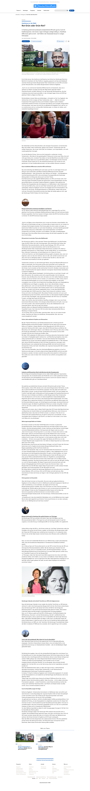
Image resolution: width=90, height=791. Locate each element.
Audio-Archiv (46, 10)
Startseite (18, 14)
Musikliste (54, 771)
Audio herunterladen (37, 41)
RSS (53, 772)
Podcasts (39, 10)
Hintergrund (23, 14)
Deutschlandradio (34, 1)
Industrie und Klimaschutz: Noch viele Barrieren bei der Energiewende (40, 372)
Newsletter (54, 768)
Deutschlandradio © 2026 (45, 782)
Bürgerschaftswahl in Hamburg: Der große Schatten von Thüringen (39, 516)
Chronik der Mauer (53, 778)
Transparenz (66, 771)
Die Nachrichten (19, 769)
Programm (32, 10)
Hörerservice (43, 766)
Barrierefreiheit (67, 774)
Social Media (43, 768)
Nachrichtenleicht (20, 771)
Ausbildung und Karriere (69, 769)
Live (73, 10)
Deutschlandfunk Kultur (44, 1)
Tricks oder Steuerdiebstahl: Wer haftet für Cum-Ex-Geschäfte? (38, 639)
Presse (65, 768)
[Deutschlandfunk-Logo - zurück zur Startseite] (45, 6)
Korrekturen (66, 772)
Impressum (60, 776)
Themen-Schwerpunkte (21, 774)
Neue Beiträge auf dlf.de (21, 772)
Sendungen (25, 10)
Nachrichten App (32, 772)
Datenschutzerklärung (41, 776)
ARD (37, 778)
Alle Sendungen (19, 768)
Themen (18, 10)
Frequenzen (31, 774)
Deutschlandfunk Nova (54, 1)
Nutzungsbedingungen (52, 776)
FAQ (53, 766)
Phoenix (43, 778)
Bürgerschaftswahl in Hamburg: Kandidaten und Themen (37, 208)
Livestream (31, 766)
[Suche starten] (67, 10)
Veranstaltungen (55, 769)
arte (47, 778)
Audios (30, 768)
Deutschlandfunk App (33, 771)
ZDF (40, 778)
